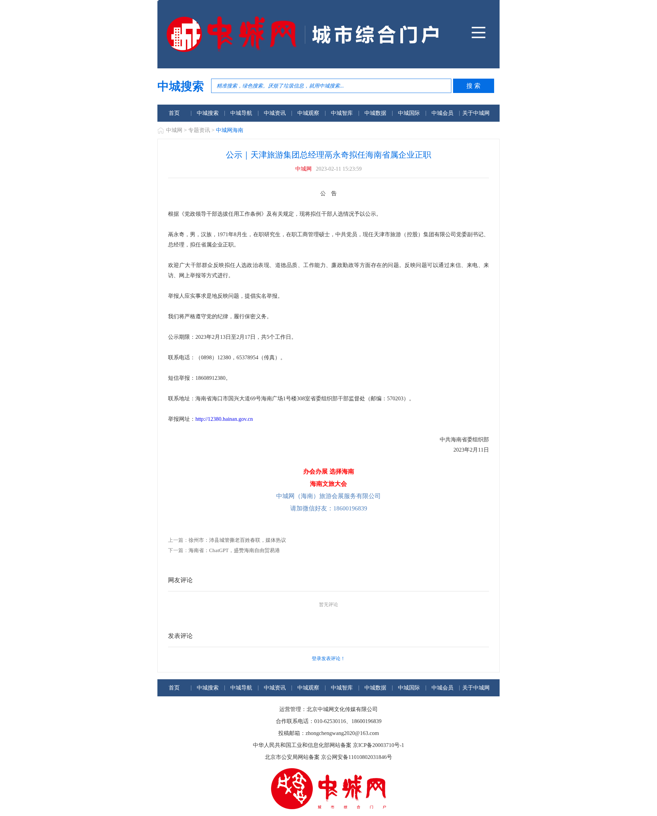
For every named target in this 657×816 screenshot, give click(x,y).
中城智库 (342, 113)
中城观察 (308, 113)
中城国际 (409, 113)
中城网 (174, 130)
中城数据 (375, 113)
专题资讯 (199, 130)
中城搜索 (208, 113)
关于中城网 (476, 113)
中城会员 (442, 113)
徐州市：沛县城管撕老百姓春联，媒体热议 (237, 540)
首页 (174, 113)
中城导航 (241, 113)
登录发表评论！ (328, 658)
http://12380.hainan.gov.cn (224, 419)
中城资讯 (275, 113)
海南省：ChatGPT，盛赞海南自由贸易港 (234, 550)
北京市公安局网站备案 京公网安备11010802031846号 (328, 757)
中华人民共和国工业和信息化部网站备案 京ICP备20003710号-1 (328, 745)
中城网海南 (229, 130)
